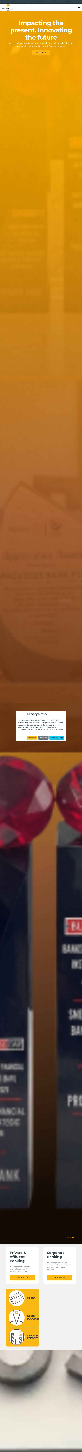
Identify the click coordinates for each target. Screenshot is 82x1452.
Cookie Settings (57, 738)
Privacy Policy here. (56, 730)
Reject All (43, 738)
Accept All (32, 738)
